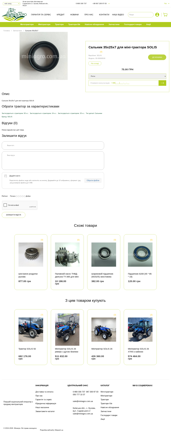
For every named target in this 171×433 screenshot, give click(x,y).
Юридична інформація (45, 403)
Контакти (104, 15)
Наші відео (118, 15)
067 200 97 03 (92, 392)
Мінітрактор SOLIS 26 (101, 349)
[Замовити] (165, 15)
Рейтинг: (5, 196)
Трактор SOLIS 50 (27, 349)
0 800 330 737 (81, 3)
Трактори (105, 399)
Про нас (88, 15)
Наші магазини (42, 407)
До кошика (157, 57)
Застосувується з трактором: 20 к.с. (71, 113)
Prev (5, 263)
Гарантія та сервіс (41, 15)
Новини (74, 15)
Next (165, 263)
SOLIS (99, 55)
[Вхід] (157, 15)
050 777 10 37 (79, 394)
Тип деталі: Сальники (94, 113)
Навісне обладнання (110, 407)
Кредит (60, 15)
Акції (103, 419)
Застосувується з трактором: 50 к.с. (15, 113)
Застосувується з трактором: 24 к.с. (43, 113)
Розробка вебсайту (47, 430)
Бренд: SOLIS (7, 117)
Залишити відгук (13, 215)
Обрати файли (93, 180)
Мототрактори (107, 392)
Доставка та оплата (44, 392)
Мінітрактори (106, 396)
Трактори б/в (106, 403)
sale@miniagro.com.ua (83, 401)
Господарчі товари (109, 415)
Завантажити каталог (45, 411)
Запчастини (106, 411)
